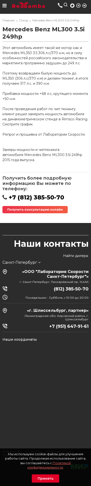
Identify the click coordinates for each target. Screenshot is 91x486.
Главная (8, 20)
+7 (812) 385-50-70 (60, 5)
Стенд (23, 20)
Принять (45, 478)
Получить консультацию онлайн (35, 209)
